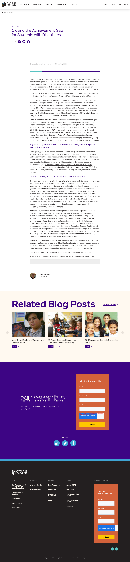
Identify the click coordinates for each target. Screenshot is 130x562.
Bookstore (52, 489)
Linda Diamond (37, 64)
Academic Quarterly (52, 494)
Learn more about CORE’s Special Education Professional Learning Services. (60, 252)
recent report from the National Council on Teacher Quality (69, 226)
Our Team (70, 489)
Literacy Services (36, 485)
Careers (70, 506)
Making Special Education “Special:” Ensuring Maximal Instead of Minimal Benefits (62, 96)
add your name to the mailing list (82, 256)
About (72, 4)
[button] (7, 332)
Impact (48, 4)
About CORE (71, 485)
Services (36, 4)
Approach (23, 4)
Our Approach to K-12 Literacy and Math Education (19, 486)
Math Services (35, 489)
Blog (50, 500)
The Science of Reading (17, 493)
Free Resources (54, 485)
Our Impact (16, 499)
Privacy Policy (81, 558)
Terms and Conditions (69, 558)
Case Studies (17, 503)
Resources (61, 4)
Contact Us (16, 508)
